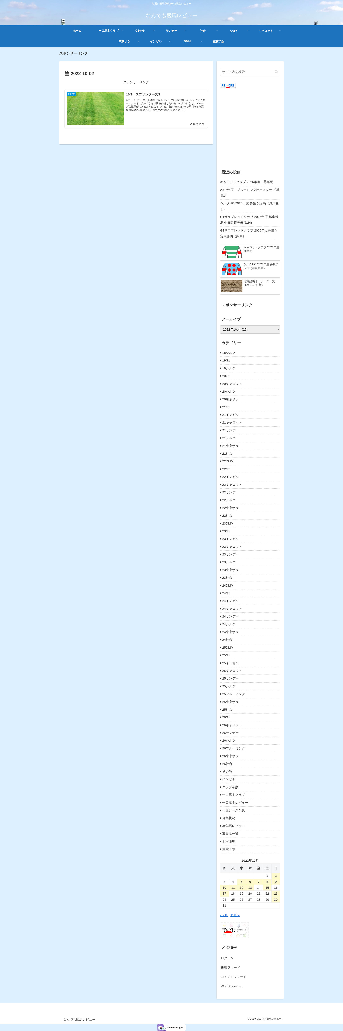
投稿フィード (230, 967)
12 (241, 887)
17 (224, 893)
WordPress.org (231, 986)
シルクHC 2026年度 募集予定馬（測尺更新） (249, 206)
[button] (276, 72)
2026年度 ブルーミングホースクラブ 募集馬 (250, 192)
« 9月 (224, 915)
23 (276, 893)
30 (276, 899)
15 (267, 887)
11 (233, 887)
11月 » (235, 915)
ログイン (227, 958)
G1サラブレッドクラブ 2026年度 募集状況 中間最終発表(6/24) (249, 219)
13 (250, 887)
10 (224, 887)
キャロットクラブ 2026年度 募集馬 (246, 182)
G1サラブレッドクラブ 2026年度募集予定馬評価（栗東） (248, 233)
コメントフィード (234, 977)
